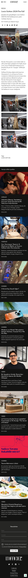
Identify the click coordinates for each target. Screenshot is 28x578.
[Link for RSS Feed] (19, 564)
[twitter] (12, 25)
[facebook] (5, 25)
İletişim (14, 570)
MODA (3, 8)
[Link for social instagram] (15, 564)
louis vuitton (5, 158)
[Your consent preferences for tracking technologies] (25, 575)
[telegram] (17, 25)
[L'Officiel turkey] (14, 2)
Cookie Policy (14, 575)
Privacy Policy (23, 546)
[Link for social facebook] (12, 564)
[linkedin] (10, 25)
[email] (2, 25)
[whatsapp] (14, 25)
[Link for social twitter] (9, 564)
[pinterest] (7, 25)
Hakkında (14, 568)
